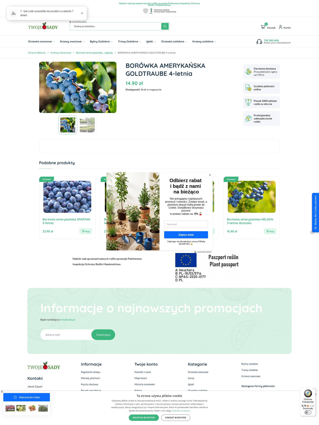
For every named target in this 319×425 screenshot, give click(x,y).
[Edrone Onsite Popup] (159, 212)
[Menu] (314, 390)
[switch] (308, 412)
